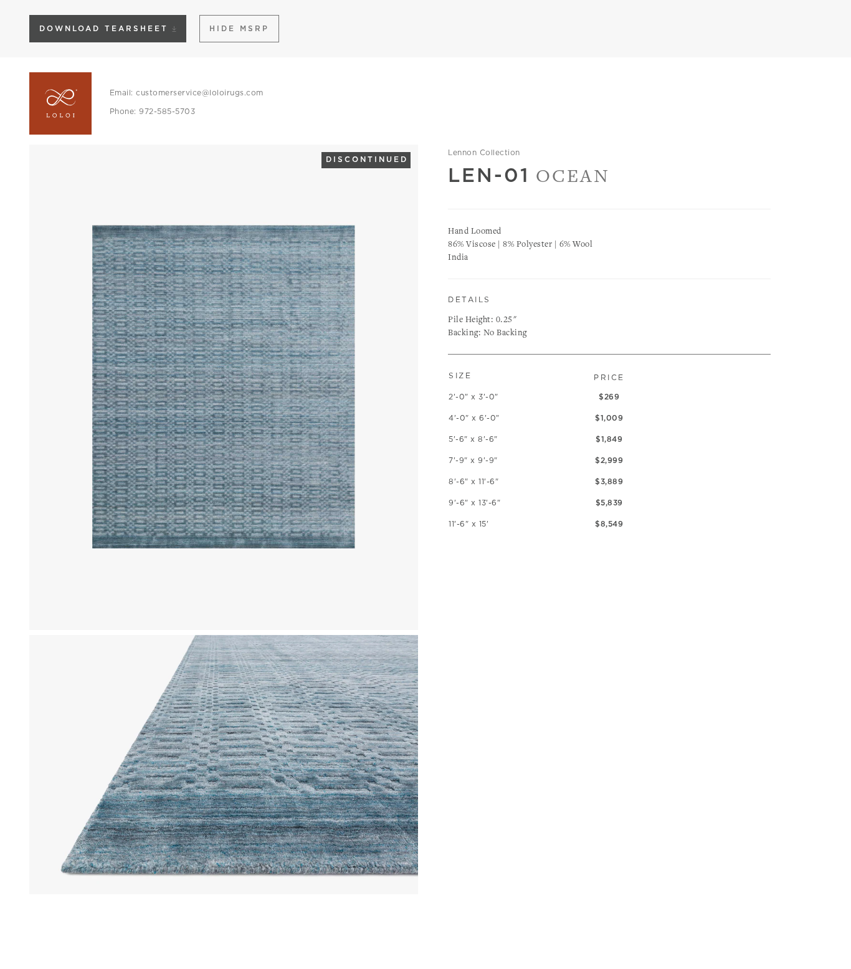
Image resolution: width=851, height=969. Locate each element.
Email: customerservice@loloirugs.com (187, 92)
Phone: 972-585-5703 (153, 111)
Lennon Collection (484, 152)
